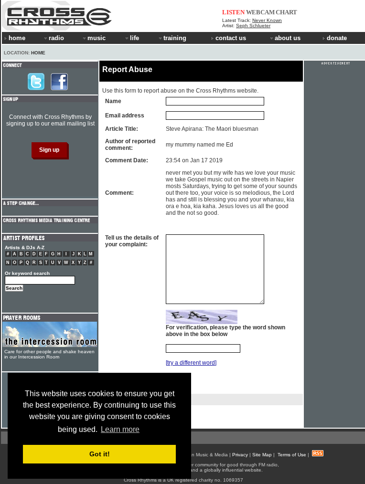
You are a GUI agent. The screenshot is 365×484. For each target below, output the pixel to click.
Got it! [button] (99, 454)
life (134, 38)
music (96, 38)
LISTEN (233, 12)
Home (38, 52)
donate (337, 38)
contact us (230, 38)
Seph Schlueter (253, 25)
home (17, 38)
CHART (286, 12)
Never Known (267, 20)
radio (56, 38)
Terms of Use (292, 454)
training (174, 38)
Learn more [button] (120, 429)
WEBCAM (260, 12)
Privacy (240, 454)
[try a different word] (191, 362)
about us (288, 38)
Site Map (262, 454)
